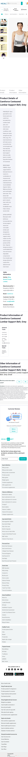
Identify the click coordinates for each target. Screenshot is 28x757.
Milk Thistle (5, 536)
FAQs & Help (5, 570)
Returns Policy (5, 583)
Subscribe (23, 458)
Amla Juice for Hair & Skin (8, 531)
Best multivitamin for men (8, 497)
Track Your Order (6, 588)
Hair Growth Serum (7, 548)
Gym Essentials (5, 741)
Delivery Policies (6, 580)
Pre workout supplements (8, 487)
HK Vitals (4, 651)
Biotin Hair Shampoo (7, 546)
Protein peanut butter (7, 629)
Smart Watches (5, 739)
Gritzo (3, 656)
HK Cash (4, 605)
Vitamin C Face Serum (7, 539)
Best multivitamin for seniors (9, 502)
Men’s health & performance (8, 725)
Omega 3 (4, 504)
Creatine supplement (7, 482)
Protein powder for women (8, 691)
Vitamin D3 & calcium (7, 512)
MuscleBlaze (5, 649)
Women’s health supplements (8, 723)
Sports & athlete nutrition (7, 728)
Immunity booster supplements (9, 714)
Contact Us (5, 573)
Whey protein (5, 467)
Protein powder (6, 475)
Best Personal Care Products (9, 561)
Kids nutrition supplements (8, 720)
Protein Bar (5, 637)
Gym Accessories (5, 736)
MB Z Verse (5, 661)
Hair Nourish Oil (6, 556)
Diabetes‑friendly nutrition (8, 730)
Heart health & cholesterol (7, 704)
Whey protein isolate (7, 470)
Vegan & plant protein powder (8, 693)
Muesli (3, 634)
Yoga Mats (4, 744)
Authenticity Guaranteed (8, 610)
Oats (3, 632)
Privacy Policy (5, 585)
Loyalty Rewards (6, 602)
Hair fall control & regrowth (8, 709)
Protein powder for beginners (8, 688)
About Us (4, 597)
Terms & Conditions (7, 590)
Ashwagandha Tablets (7, 521)
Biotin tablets (5, 507)
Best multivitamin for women (9, 499)
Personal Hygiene (6, 553)
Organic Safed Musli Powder (9, 534)
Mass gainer (5, 477)
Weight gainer (5, 480)
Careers (4, 615)
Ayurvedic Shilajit (6, 524)
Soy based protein (5, 696)
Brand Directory (6, 617)
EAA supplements (6, 485)
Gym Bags (3, 746)
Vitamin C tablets (6, 509)
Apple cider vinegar (7, 639)
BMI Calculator (5, 568)
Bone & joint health (6, 707)
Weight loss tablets (6, 702)
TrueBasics (5, 654)
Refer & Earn (5, 600)
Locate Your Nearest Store (8, 612)
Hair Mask (4, 558)
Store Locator (5, 578)
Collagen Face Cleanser (8, 551)
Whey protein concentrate (8, 472)
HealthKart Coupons (7, 607)
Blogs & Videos (5, 622)
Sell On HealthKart (6, 620)
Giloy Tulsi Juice (6, 526)
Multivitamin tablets (7, 494)
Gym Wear (3, 749)
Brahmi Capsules (6, 529)
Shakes (4, 642)
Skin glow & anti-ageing (7, 712)
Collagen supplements (7, 514)
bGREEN (4, 659)
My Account (5, 575)
